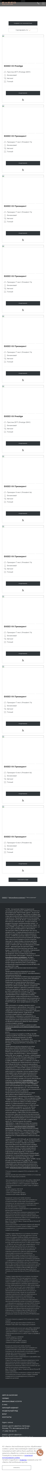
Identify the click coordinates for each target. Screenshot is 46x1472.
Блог (4, 1414)
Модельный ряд (10, 1411)
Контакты (6, 1417)
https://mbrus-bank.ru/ (12, 1039)
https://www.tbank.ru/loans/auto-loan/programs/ (25, 1167)
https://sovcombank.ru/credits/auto (16, 957)
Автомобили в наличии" (17, 897)
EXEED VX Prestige (13, 66)
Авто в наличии (10, 1395)
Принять (16, 1467)
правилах (23, 1460)
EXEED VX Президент (15, 136)
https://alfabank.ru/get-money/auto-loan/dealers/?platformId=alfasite (21, 1081)
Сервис (5, 1398)
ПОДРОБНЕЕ (23, 93)
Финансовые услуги (12, 1401)
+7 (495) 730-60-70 (9, 1431)
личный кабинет (10, 1408)
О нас (4, 1405)
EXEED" (4, 897)
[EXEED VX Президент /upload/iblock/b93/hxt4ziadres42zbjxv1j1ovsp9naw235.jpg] (6, 189)
